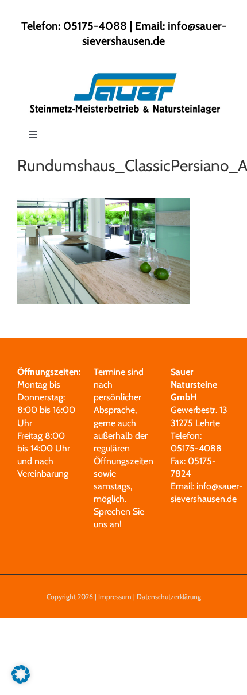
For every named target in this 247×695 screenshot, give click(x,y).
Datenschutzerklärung (169, 596)
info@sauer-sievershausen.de (154, 33)
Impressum (115, 596)
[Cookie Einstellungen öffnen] (20, 680)
